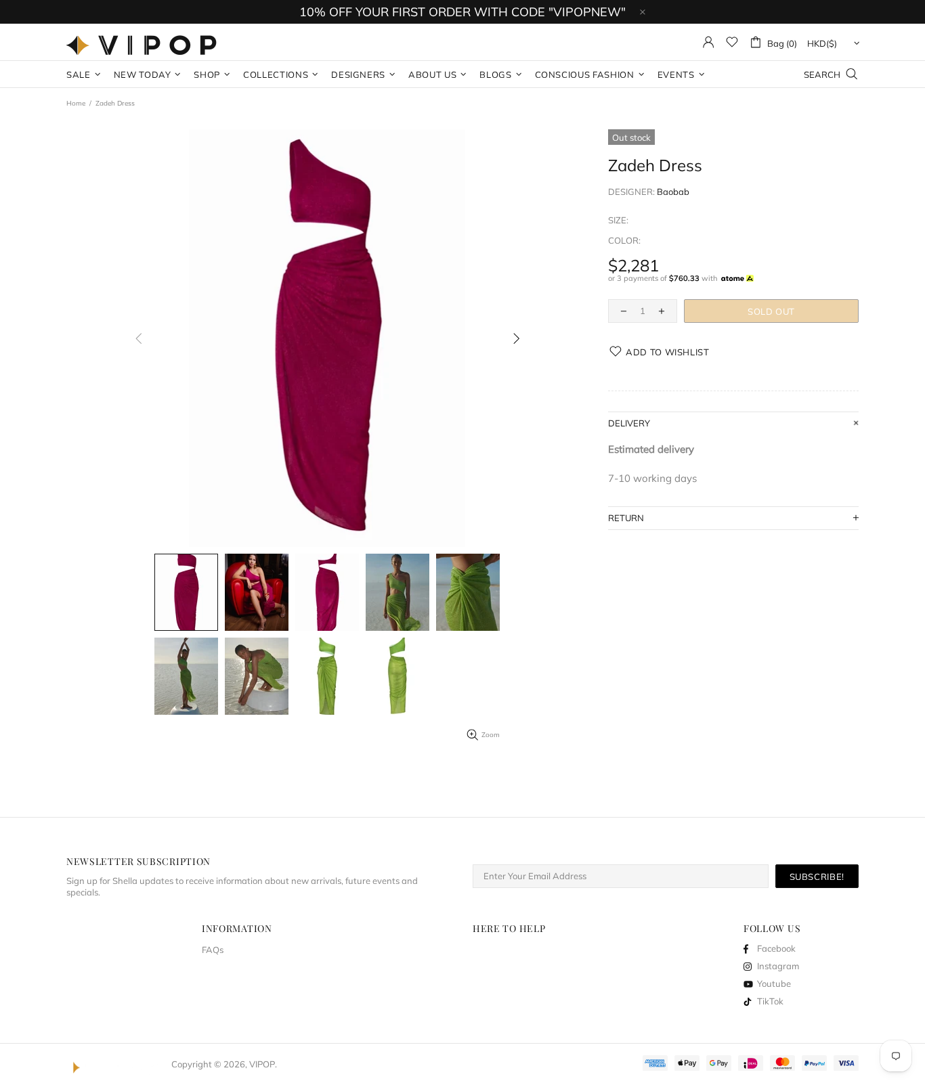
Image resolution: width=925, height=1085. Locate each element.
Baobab (673, 191)
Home (75, 103)
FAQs (212, 949)
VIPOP (144, 42)
